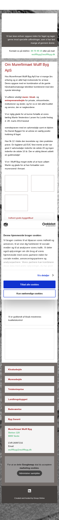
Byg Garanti (14, 419)
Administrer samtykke (29, 473)
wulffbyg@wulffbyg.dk (43, 54)
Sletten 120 (14, 432)
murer (25, 97)
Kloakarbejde (15, 369)
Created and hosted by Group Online (29, 498)
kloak (32, 97)
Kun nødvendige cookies (29, 293)
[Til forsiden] (29, 22)
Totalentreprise (16, 389)
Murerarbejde (15, 379)
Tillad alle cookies (29, 284)
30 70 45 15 (36, 51)
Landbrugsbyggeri (17, 399)
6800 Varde (13, 436)
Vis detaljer (43, 275)
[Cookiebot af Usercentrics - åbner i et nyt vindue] (42, 225)
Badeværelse (14, 409)
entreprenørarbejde (15, 100)
